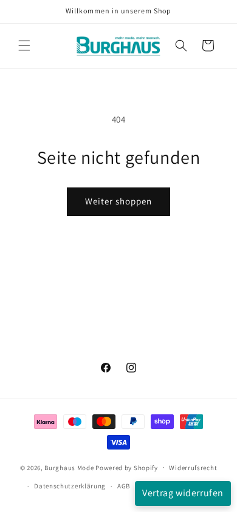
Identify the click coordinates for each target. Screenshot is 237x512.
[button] (24, 45)
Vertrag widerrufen (183, 493)
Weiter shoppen (118, 201)
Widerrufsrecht (193, 467)
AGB (123, 486)
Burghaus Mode (69, 467)
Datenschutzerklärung (70, 486)
